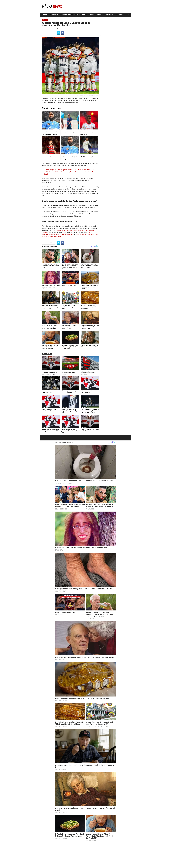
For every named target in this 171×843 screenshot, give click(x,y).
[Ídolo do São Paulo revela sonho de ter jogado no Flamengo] (70, 363)
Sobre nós (109, 15)
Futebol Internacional (70, 15)
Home (45, 15)
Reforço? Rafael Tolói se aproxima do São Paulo (49, 410)
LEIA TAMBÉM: (47, 353)
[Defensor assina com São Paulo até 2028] (90, 421)
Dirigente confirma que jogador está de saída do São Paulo (70, 431)
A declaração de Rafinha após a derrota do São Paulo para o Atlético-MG (70, 170)
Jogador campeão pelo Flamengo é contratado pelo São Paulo (89, 372)
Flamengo (44, 369)
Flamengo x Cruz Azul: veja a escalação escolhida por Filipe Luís (69, 132)
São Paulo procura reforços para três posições (69, 391)
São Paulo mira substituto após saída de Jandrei (90, 391)
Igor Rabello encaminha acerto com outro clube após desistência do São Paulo (90, 411)
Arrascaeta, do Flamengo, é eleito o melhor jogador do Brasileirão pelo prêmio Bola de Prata (50, 158)
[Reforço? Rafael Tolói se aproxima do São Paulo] (51, 401)
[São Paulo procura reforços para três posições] (70, 383)
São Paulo (45, 19)
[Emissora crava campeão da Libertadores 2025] (51, 383)
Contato (100, 15)
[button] (128, 15)
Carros (84, 15)
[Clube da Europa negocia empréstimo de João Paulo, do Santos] (70, 401)
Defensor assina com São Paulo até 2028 (90, 430)
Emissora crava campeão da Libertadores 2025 (50, 391)
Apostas (119, 15)
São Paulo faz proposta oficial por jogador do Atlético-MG (50, 430)
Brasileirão (54, 15)
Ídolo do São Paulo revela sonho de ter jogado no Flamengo (69, 372)
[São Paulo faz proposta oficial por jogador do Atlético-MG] (51, 421)
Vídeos (92, 15)
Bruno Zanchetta (48, 28)
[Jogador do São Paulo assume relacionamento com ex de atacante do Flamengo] (51, 363)
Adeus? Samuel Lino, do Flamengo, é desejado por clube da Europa (88, 157)
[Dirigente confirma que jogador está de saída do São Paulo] (70, 421)
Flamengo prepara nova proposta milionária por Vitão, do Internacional (88, 133)
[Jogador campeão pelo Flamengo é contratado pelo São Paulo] (90, 363)
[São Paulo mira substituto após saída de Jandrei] (90, 383)
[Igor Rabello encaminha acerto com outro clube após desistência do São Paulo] (90, 401)
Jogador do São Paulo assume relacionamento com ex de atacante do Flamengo (50, 372)
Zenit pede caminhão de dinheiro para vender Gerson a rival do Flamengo (69, 158)
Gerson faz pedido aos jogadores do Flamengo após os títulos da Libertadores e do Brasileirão (50, 133)
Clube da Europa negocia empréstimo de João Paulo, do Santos (70, 411)
